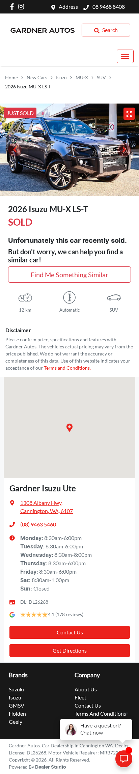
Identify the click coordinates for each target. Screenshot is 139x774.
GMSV (16, 705)
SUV (101, 77)
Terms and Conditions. (67, 368)
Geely (15, 721)
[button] (125, 56)
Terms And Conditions (100, 713)
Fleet (80, 697)
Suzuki (16, 689)
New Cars (37, 77)
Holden (17, 713)
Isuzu (61, 77)
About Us (86, 689)
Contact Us (70, 632)
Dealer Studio (50, 767)
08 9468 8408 (108, 6)
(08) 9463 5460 (38, 524)
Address (68, 6)
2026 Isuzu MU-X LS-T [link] (28, 86)
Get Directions (70, 650)
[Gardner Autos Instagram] (22, 6)
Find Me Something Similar (69, 274)
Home (11, 77)
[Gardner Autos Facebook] (13, 6)
